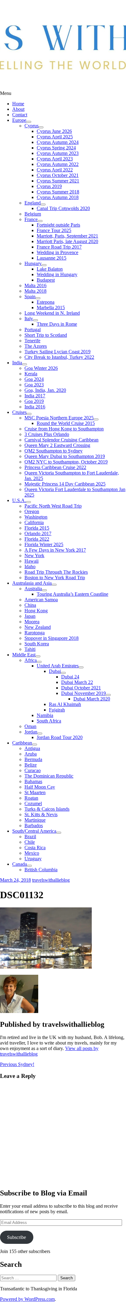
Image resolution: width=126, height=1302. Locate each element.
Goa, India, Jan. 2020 (45, 390)
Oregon (31, 511)
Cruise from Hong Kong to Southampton (64, 428)
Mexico (31, 853)
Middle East (23, 654)
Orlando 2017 (37, 533)
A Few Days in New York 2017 (55, 550)
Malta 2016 (35, 285)
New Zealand (37, 627)
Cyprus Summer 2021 (58, 180)
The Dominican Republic (48, 776)
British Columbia (40, 869)
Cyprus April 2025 (55, 136)
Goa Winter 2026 (41, 368)
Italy (28, 318)
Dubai (55, 671)
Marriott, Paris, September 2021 (67, 235)
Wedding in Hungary (57, 274)
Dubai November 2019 (83, 693)
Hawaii (31, 561)
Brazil (30, 836)
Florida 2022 (36, 539)
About (18, 109)
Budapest (46, 280)
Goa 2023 (34, 384)
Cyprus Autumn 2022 (58, 164)
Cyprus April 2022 (55, 169)
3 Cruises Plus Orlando (46, 434)
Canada (19, 864)
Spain (29, 296)
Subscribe (16, 1237)
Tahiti (29, 649)
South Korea (36, 643)
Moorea (31, 621)
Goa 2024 (34, 379)
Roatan (31, 798)
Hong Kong (36, 610)
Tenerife (32, 340)
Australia (33, 588)
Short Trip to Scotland (45, 335)
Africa (30, 660)
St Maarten (35, 792)
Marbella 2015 (51, 307)
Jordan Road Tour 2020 (60, 737)
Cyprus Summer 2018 (58, 191)
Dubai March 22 (77, 682)
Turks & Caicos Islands (46, 809)
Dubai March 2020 (91, 698)
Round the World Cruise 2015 (66, 423)
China (30, 605)
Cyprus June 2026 (54, 131)
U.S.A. (19, 500)
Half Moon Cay (39, 787)
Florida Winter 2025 (43, 544)
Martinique (35, 820)
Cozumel (33, 803)
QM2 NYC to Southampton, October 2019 (66, 461)
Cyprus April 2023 (55, 158)
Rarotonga (34, 632)
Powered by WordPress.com (27, 1299)
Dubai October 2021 (81, 687)
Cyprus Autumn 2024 (58, 142)
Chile (29, 842)
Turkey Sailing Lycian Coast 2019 (57, 351)
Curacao (32, 770)
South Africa (49, 720)
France (31, 219)
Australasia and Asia (32, 583)
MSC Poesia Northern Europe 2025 (59, 417)
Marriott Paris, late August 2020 (67, 241)
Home (18, 103)
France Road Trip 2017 (59, 247)
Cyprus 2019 (49, 186)
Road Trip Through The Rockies (56, 572)
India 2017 (34, 395)
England (32, 202)
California (34, 522)
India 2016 (34, 406)
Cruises (19, 412)
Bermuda (33, 759)
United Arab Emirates (58, 665)
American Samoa (41, 599)
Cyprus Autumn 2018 (58, 197)
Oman (30, 726)
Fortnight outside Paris (58, 224)
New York (34, 555)
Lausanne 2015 (51, 258)
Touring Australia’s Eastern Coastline (72, 594)
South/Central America (34, 831)
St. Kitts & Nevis (40, 814)
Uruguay (33, 858)
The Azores (35, 346)
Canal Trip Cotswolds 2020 (63, 208)
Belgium (32, 213)
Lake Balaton (50, 269)
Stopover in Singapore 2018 (51, 638)
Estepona (45, 302)
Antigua (32, 748)
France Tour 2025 (54, 230)
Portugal (32, 329)
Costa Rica (35, 847)
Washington (35, 517)
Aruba (30, 753)
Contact (19, 114)
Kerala (30, 373)
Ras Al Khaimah (65, 704)
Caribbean (22, 742)
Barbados (33, 825)
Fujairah (57, 709)
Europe (19, 120)
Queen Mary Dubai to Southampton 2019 (64, 456)
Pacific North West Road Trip (53, 505)
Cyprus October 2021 (58, 175)
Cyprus (31, 125)
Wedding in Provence (57, 252)
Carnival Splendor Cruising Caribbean (61, 439)
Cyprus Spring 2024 (56, 147)
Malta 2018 (35, 291)
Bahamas (33, 781)
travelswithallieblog (51, 880)
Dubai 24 (70, 676)
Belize (30, 764)
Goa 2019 (34, 401)
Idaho (29, 566)
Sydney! (17, 1064)
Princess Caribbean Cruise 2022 (55, 467)
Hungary (33, 263)
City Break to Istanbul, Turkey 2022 (59, 357)
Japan (29, 616)
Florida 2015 (36, 528)
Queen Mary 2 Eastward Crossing (57, 445)
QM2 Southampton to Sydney (53, 450)
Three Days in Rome (57, 324)
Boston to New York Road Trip (54, 577)
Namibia (45, 715)
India (17, 362)
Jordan (30, 731)
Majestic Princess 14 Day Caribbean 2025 (65, 483)
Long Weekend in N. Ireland (52, 313)
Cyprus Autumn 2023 (58, 153)
